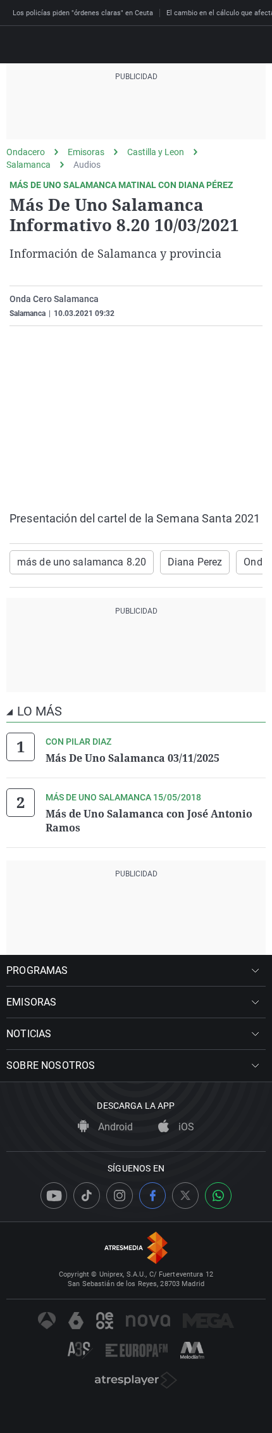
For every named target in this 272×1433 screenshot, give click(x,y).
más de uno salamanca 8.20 (81, 562)
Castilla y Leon (155, 152)
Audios (87, 165)
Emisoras (86, 152)
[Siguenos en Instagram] (119, 1195)
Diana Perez (195, 562)
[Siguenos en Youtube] (53, 1195)
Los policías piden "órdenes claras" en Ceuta (83, 12)
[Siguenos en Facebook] (152, 1195)
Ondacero (25, 152)
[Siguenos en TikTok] (86, 1195)
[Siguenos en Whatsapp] (218, 1195)
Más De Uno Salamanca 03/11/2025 (132, 758)
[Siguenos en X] (185, 1195)
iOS (185, 1127)
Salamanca (28, 165)
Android (114, 1127)
